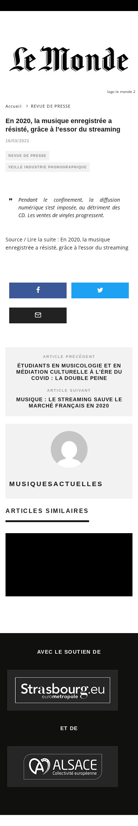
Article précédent (69, 357)
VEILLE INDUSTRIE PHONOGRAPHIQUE (47, 167)
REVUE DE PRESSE (27, 156)
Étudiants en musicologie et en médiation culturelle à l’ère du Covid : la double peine (69, 372)
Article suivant (69, 390)
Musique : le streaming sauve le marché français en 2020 (69, 402)
